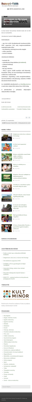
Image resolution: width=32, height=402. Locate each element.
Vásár (5, 376)
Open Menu (29, 4)
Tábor (5, 368)
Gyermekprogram (8, 340)
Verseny (6, 378)
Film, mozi (6, 334)
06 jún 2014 (9, 24)
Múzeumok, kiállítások (9, 358)
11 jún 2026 (17, 219)
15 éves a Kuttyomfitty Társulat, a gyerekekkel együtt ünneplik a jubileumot (21, 226)
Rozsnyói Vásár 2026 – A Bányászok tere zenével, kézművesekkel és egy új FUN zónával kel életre (16, 123)
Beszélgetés (7, 315)
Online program (8, 360)
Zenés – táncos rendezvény (11, 380)
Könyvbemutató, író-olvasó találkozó (13, 352)
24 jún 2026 (17, 198)
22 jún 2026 (17, 210)
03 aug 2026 (17, 160)
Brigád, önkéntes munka (10, 317)
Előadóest (6, 325)
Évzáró (5, 327)
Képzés (6, 344)
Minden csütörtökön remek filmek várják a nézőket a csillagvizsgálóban (21, 156)
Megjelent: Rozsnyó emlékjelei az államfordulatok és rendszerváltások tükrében (21, 176)
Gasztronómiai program (10, 338)
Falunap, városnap (9, 329)
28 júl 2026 (17, 168)
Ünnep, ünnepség (8, 374)
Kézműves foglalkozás (10, 346)
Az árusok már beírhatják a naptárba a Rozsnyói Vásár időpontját (20, 206)
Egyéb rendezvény (9, 319)
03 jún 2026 (17, 231)
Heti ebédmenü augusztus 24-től (11, 260)
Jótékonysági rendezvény (10, 342)
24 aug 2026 (17, 138)
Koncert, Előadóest (9, 348)
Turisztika (6, 372)
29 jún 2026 (17, 188)
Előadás (6, 323)
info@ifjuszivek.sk (25, 84)
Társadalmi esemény (9, 370)
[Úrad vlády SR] (16, 294)
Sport (5, 362)
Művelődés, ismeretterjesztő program (13, 356)
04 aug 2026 (17, 148)
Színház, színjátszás (9, 364)
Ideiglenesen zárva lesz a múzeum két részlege (15, 257)
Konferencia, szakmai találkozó (12, 350)
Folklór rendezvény (9, 336)
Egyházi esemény (8, 321)
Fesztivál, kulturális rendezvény (12, 331)
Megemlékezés (8, 354)
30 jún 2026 (17, 180)
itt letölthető (22, 62)
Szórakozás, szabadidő (10, 366)
